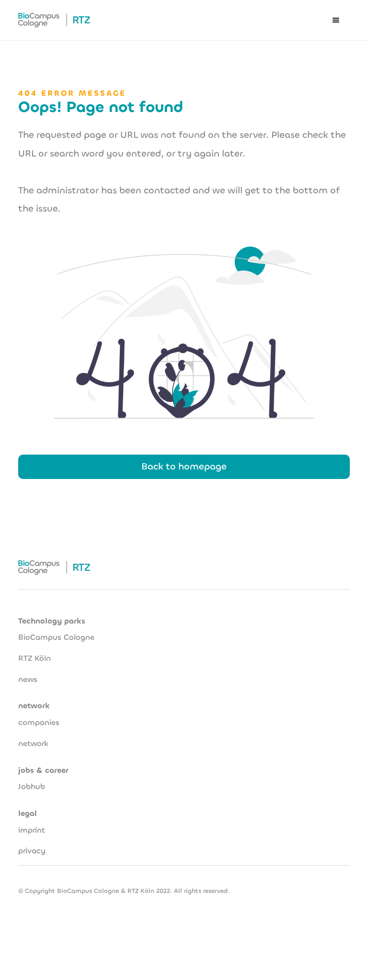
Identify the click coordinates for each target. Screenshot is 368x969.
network (33, 743)
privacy (32, 851)
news (27, 679)
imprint (31, 830)
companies (38, 722)
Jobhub (31, 786)
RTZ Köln (34, 658)
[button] (336, 20)
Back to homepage (184, 466)
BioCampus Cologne (56, 637)
